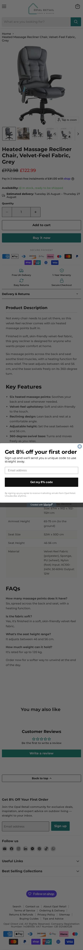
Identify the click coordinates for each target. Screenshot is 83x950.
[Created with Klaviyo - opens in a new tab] (41, 505)
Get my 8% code (41, 481)
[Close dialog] (79, 446)
